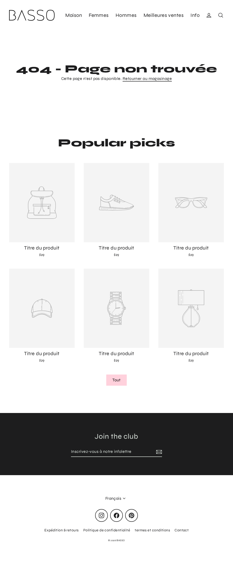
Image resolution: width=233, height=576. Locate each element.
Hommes (126, 15)
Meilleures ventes (164, 15)
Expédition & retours (61, 530)
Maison (73, 15)
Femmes (99, 15)
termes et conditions (152, 530)
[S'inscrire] (158, 452)
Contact (182, 530)
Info (195, 15)
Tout (116, 379)
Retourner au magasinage (147, 78)
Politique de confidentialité (106, 530)
